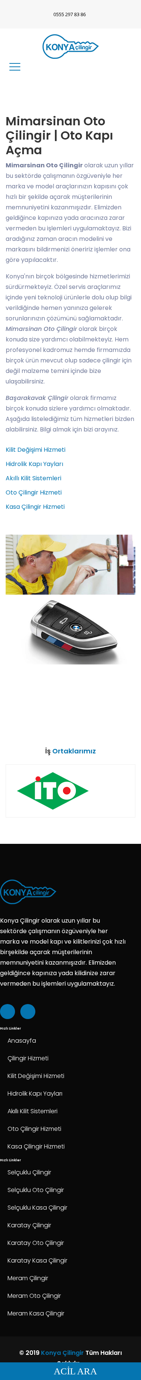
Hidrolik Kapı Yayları (34, 464)
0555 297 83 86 (69, 14)
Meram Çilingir (28, 1278)
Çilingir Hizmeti (28, 1058)
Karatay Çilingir (29, 1225)
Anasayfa (22, 1040)
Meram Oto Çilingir (34, 1295)
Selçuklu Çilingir (29, 1172)
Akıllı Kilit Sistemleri (33, 478)
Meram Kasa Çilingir (36, 1313)
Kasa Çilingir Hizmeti (35, 506)
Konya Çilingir (62, 1352)
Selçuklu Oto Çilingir (36, 1190)
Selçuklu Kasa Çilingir (37, 1207)
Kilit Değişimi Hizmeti (35, 449)
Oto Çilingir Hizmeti (34, 492)
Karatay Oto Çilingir (36, 1243)
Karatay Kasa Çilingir (37, 1260)
